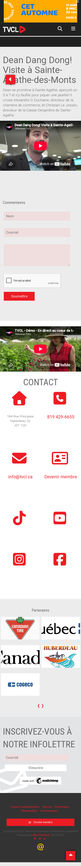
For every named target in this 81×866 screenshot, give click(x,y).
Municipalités (29, 810)
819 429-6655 (60, 417)
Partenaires (62, 807)
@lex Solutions (41, 834)
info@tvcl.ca (20, 476)
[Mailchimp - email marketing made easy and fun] (40, 780)
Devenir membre (60, 476)
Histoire (47, 807)
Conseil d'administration (25, 807)
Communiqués (49, 810)
